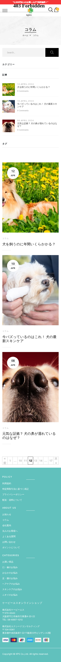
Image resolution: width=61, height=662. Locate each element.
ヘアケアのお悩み (11, 583)
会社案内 (6, 525)
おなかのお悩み (10, 572)
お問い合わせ (8, 542)
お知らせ (6, 514)
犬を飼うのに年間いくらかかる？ (33, 87)
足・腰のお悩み (10, 578)
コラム (5, 519)
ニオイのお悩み (10, 594)
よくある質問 (8, 536)
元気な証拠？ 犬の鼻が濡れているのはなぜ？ (29, 435)
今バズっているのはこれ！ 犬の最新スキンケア (29, 339)
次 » (56, 460)
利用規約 (6, 483)
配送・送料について (12, 500)
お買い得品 (7, 561)
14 (40, 460)
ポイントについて (11, 547)
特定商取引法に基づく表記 (15, 488)
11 (25, 460)
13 (35, 460)
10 (20, 460)
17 (50, 460)
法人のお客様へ (10, 531)
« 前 (4, 460)
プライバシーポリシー (13, 494)
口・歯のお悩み (10, 567)
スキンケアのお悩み (12, 589)
